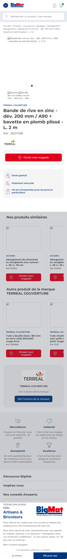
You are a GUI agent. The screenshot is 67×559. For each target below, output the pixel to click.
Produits (17, 26)
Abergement (53, 26)
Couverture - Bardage (34, 26)
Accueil (6, 26)
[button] (32, 86)
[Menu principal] (5, 5)
